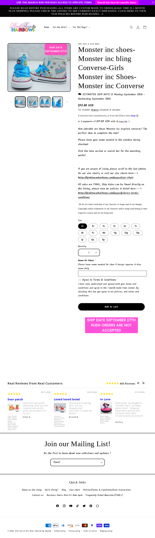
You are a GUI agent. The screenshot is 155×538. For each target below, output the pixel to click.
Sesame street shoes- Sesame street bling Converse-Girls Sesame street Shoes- (59, 421)
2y (92, 239)
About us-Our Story (32, 490)
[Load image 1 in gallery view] (20, 101)
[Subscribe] (101, 462)
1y (82, 239)
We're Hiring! (52, 490)
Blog (64, 490)
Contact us (37, 495)
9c (93, 233)
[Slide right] (67, 102)
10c (104, 233)
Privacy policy (74, 531)
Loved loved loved (67, 399)
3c (93, 226)
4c (104, 226)
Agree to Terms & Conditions (99, 280)
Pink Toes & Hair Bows (24, 531)
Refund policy (60, 531)
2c (82, 226)
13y (137, 233)
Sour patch (15, 399)
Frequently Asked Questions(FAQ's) (104, 495)
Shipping (95, 110)
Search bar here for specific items (116, 2)
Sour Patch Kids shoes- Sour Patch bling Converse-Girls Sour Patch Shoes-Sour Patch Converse (13, 421)
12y (126, 233)
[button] (61, 27)
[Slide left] (11, 102)
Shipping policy (106, 531)
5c (114, 226)
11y (115, 233)
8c (82, 233)
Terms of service (90, 531)
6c (125, 226)
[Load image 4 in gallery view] (57, 101)
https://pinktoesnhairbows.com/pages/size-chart (106, 178)
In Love (105, 399)
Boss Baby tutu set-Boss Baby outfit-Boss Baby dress (105, 419)
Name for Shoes (86, 260)
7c (136, 226)
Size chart (74, 490)
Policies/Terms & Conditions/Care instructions (107, 490)
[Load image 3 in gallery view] (45, 101)
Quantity (82, 246)
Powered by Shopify (43, 531)
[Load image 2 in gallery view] (32, 101)
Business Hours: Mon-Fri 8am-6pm (64, 495)
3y (103, 239)
